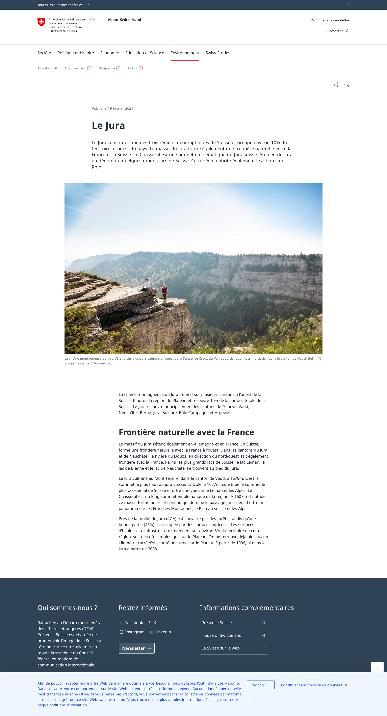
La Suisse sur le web (221, 648)
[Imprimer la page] (336, 84)
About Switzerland (124, 19)
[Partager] (346, 84)
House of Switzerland (221, 635)
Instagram (135, 632)
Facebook (134, 622)
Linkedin (163, 632)
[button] (44, 53)
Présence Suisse (217, 622)
